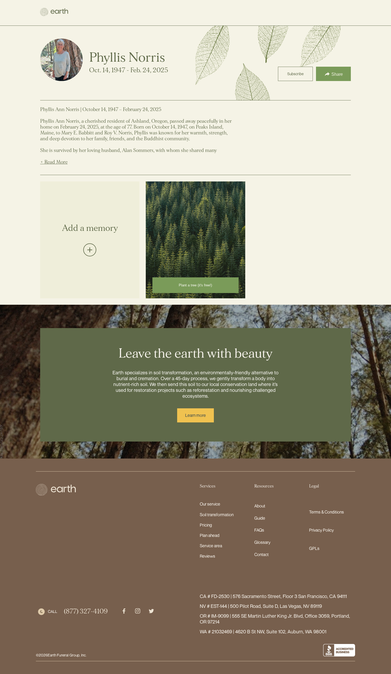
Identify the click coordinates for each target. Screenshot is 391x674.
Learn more (195, 415)
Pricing (206, 525)
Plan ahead (209, 535)
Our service (210, 504)
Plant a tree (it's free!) (195, 285)
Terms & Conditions (326, 512)
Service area (211, 545)
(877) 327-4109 (86, 611)
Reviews (207, 556)
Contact (261, 554)
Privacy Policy (321, 530)
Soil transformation (217, 514)
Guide (259, 518)
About (259, 505)
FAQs (259, 530)
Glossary (262, 542)
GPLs (314, 548)
